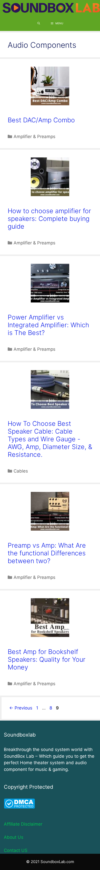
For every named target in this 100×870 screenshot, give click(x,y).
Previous (20, 708)
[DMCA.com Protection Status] (19, 807)
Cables (21, 471)
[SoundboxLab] (51, 7)
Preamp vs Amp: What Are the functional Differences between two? (47, 553)
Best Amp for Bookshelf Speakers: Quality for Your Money (46, 659)
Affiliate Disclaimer (23, 824)
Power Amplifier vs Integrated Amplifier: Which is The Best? (48, 325)
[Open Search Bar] (38, 23)
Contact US (15, 850)
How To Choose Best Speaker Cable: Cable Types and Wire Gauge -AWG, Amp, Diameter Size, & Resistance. (50, 439)
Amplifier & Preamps (34, 136)
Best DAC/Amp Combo (41, 120)
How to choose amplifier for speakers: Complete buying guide (49, 218)
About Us (13, 837)
